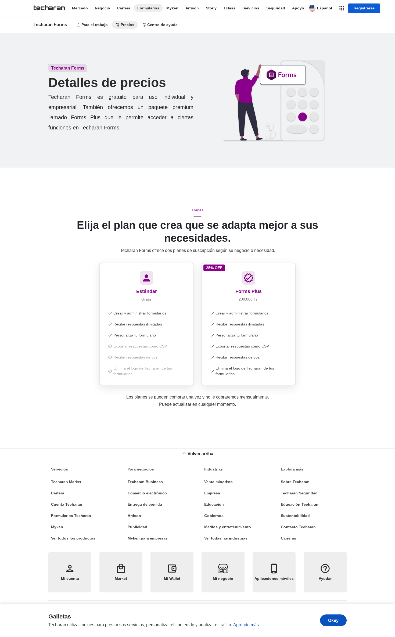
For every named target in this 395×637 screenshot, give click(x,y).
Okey (333, 620)
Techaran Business (145, 482)
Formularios (148, 8)
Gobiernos (214, 515)
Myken (172, 8)
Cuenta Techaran (66, 504)
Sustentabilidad (295, 515)
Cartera (123, 8)
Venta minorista (218, 482)
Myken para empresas (148, 538)
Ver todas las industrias (225, 538)
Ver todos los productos (73, 538)
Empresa (212, 493)
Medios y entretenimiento (227, 527)
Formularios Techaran (71, 515)
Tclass (229, 8)
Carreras (288, 538)
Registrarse (364, 8)
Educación (214, 504)
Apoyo (298, 8)
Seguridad (275, 8)
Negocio (102, 8)
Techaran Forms (50, 24)
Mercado (80, 8)
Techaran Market (66, 482)
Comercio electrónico (147, 493)
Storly (211, 8)
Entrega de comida (145, 504)
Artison (192, 8)
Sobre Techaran (295, 482)
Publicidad (137, 527)
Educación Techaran (299, 504)
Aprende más (246, 624)
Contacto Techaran (298, 527)
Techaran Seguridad (299, 493)
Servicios (250, 8)
